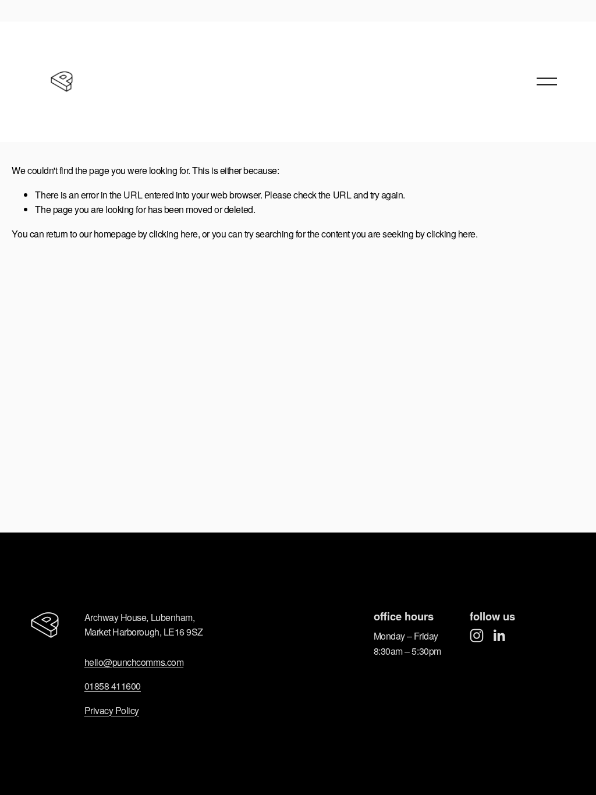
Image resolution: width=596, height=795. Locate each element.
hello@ (98, 662)
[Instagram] (477, 636)
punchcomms (138, 662)
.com (174, 662)
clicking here (173, 233)
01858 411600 (112, 686)
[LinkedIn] (499, 636)
